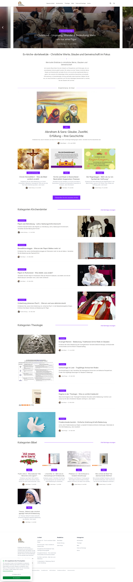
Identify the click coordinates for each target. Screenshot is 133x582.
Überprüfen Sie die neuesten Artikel (66, 197)
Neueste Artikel (50, 3)
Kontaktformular (44, 570)
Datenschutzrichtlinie (35, 570)
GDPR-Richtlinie (52, 570)
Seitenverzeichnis (71, 570)
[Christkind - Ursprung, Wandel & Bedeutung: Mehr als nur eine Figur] (66, 27)
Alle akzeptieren (16, 577)
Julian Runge (60, 545)
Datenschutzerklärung (8, 571)
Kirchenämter (59, 3)
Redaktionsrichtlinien (61, 570)
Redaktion (60, 537)
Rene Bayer (59, 540)
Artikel (39, 537)
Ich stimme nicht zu (16, 574)
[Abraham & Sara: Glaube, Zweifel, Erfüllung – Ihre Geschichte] (66, 118)
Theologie (67, 3)
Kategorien (80, 537)
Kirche (89, 3)
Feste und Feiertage (81, 3)
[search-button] (110, 3)
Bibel (72, 3)
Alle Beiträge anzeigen (108, 210)
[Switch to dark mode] (114, 3)
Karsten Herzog (60, 543)
